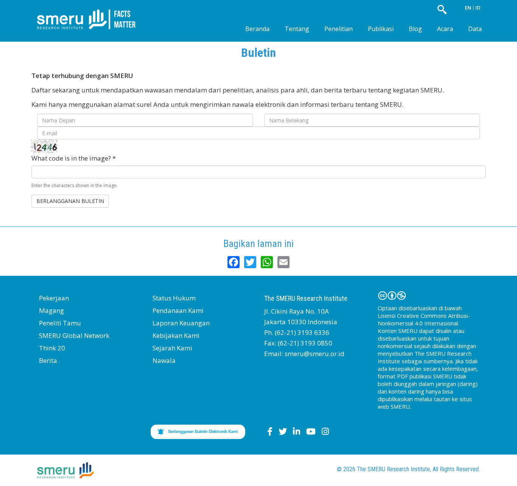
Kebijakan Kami (176, 335)
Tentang (297, 29)
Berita (48, 360)
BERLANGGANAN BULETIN (70, 201)
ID (477, 7)
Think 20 (52, 348)
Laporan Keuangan (181, 323)
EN (468, 7)
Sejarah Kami (172, 348)
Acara (445, 29)
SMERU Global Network (74, 335)
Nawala (164, 360)
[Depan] (92, 13)
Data (475, 29)
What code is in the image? (73, 158)
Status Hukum (174, 298)
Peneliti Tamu (60, 323)
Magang (51, 310)
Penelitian (338, 29)
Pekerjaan (54, 298)
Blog (415, 29)
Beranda (257, 29)
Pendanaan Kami (178, 310)
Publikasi (381, 29)
